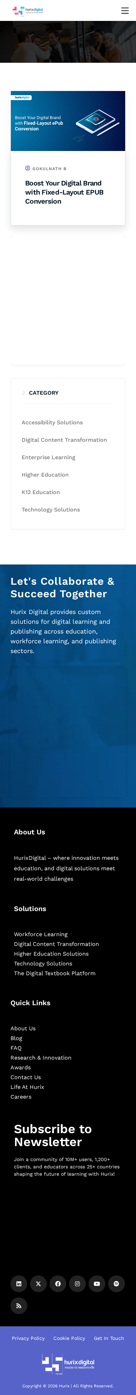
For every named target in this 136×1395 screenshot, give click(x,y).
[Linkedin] (18, 1283)
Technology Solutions (51, 509)
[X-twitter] (38, 1283)
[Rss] (18, 1305)
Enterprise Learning (48, 457)
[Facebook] (58, 1283)
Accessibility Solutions (52, 422)
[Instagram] (77, 1283)
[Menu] (125, 10)
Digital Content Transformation (64, 440)
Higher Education (45, 474)
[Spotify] (116, 1283)
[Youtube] (97, 1283)
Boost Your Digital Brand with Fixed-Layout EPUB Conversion (64, 192)
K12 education (41, 492)
